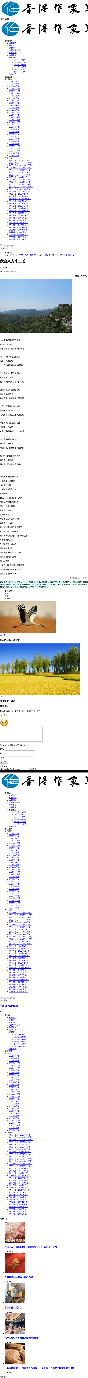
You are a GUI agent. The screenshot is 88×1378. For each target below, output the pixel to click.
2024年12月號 (14, 122)
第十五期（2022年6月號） (19, 206)
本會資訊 (8, 77)
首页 (6, 255)
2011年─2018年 (20, 72)
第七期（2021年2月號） (18, 225)
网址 (2, 758)
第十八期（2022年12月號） (20, 199)
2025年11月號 (14, 148)
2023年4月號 (14, 103)
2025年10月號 (14, 146)
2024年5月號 (14, 110)
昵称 (2, 749)
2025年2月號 (14, 127)
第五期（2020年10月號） (19, 230)
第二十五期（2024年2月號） (20, 182)
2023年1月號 (14, 96)
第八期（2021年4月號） (18, 223)
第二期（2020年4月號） (18, 237)
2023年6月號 (14, 108)
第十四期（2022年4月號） (19, 208)
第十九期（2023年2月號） (19, 196)
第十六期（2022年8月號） (19, 203)
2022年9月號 (14, 86)
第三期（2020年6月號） (18, 235)
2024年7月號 (14, 113)
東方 (6, 593)
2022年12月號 (14, 93)
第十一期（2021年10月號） (20, 215)
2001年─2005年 (20, 67)
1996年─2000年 (20, 65)
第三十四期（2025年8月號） (20, 168)
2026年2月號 (14, 156)
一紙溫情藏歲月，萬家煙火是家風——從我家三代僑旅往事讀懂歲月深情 (39, 1368)
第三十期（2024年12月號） (20, 177)
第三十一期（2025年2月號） (20, 175)
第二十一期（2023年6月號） (20, 192)
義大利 (7, 598)
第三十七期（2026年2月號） (20, 160)
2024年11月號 (14, 120)
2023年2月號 (14, 98)
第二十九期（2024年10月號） (31, 255)
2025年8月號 (14, 141)
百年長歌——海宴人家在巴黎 (19, 1277)
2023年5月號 (14, 105)
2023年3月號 (14, 101)
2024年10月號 (14, 117)
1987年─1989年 (20, 60)
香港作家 (13, 255)
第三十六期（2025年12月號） (21, 163)
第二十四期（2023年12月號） (21, 184)
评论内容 (3, 715)
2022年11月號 (14, 91)
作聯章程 (12, 46)
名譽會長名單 (14, 50)
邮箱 (2, 753)
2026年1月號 (14, 153)
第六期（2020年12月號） (19, 227)
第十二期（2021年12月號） (20, 213)
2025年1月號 (14, 125)
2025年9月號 (14, 144)
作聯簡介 (12, 43)
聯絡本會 (12, 74)
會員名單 (12, 55)
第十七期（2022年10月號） (20, 201)
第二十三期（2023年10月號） (21, 187)
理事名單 (12, 53)
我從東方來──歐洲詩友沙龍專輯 (58, 255)
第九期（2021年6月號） (18, 220)
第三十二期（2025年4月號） (20, 172)
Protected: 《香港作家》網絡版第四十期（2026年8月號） (32, 1247)
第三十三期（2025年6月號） (20, 170)
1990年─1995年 (20, 62)
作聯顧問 (12, 48)
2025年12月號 (14, 151)
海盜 (6, 596)
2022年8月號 (14, 84)
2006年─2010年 (20, 69)
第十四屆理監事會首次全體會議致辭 (22, 1338)
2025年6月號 (14, 136)
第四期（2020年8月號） (18, 232)
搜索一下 (4, 248)
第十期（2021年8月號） (18, 218)
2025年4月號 (14, 132)
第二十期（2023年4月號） (19, 194)
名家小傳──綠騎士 (14, 1307)
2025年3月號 (14, 129)
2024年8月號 (14, 115)
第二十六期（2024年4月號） (20, 180)
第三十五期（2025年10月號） (21, 165)
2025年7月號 (14, 139)
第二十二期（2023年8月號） (20, 189)
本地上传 (32, 769)
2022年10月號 (14, 89)
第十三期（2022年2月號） (19, 211)
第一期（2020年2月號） (18, 239)
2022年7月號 (14, 81)
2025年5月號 (14, 134)
